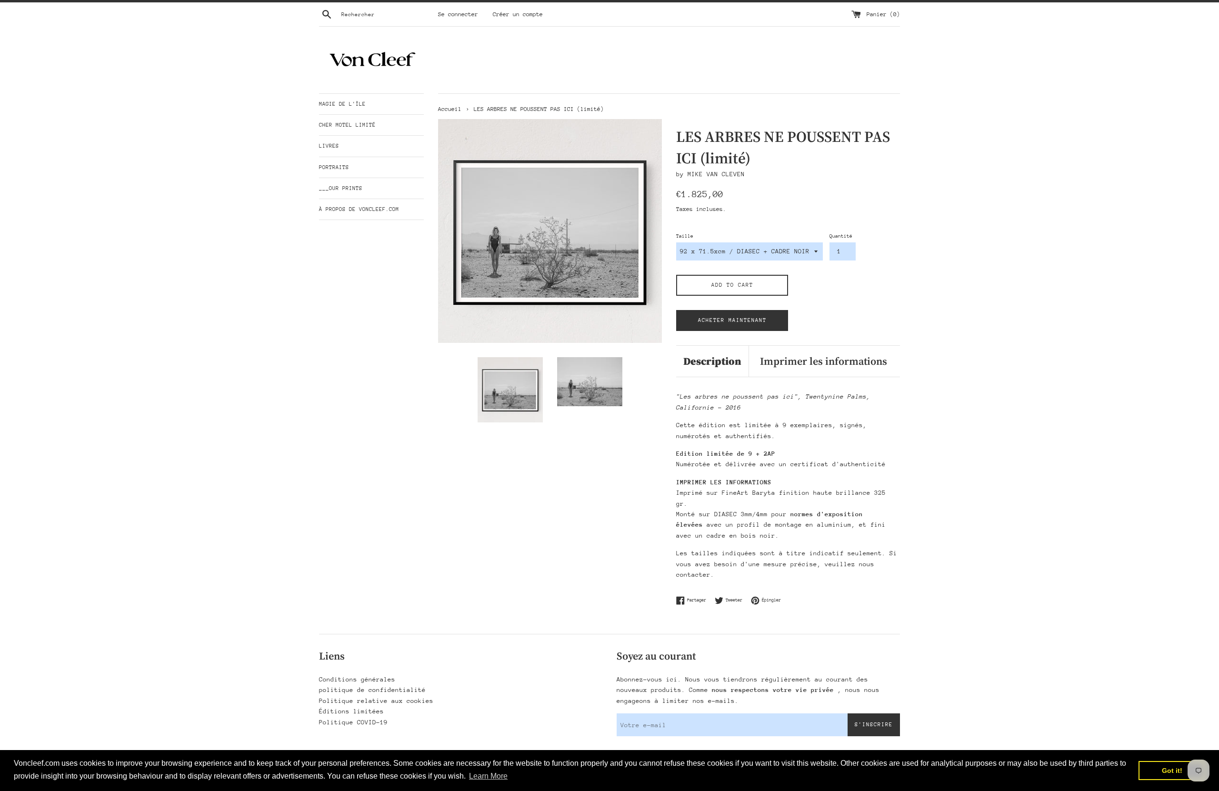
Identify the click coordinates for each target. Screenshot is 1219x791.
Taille (684, 236)
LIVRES (329, 146)
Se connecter (458, 14)
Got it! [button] (1172, 770)
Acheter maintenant (732, 320)
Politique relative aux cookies (376, 700)
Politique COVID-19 (353, 722)
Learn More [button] (488, 776)
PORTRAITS (334, 167)
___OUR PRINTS (340, 188)
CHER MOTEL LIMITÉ (347, 125)
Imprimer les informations (823, 361)
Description (712, 361)
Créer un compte (518, 14)
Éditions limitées (351, 711)
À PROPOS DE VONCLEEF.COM (359, 209)
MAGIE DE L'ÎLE (342, 104)
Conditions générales (357, 679)
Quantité (840, 236)
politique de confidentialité (372, 689)
